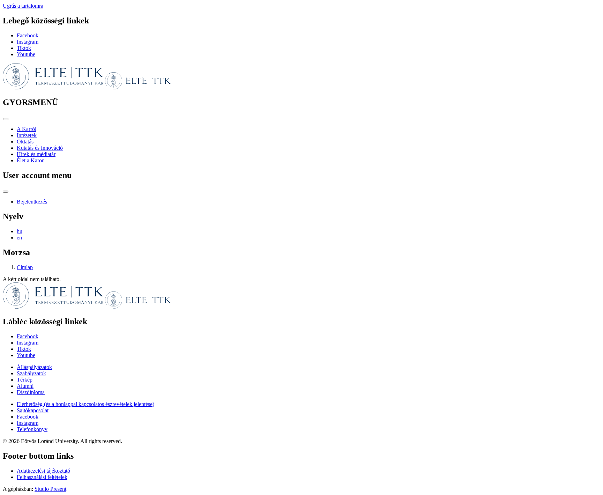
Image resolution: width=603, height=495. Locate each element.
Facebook (27, 35)
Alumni (25, 386)
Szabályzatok (31, 373)
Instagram (27, 42)
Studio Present (50, 489)
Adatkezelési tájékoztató (43, 471)
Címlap (25, 267)
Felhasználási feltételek (42, 477)
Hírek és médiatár (36, 154)
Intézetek (27, 135)
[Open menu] (5, 119)
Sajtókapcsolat (33, 410)
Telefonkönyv (32, 429)
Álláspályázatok (34, 367)
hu (19, 231)
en (19, 238)
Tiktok (24, 48)
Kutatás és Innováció (40, 148)
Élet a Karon (31, 160)
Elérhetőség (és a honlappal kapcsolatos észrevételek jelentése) (85, 404)
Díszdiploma (31, 392)
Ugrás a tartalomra (23, 6)
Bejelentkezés (32, 202)
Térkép (24, 380)
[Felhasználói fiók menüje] (5, 192)
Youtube (26, 54)
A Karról (26, 129)
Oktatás (25, 142)
